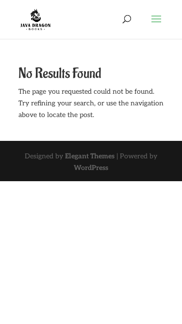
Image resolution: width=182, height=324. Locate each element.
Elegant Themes (90, 156)
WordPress (91, 168)
